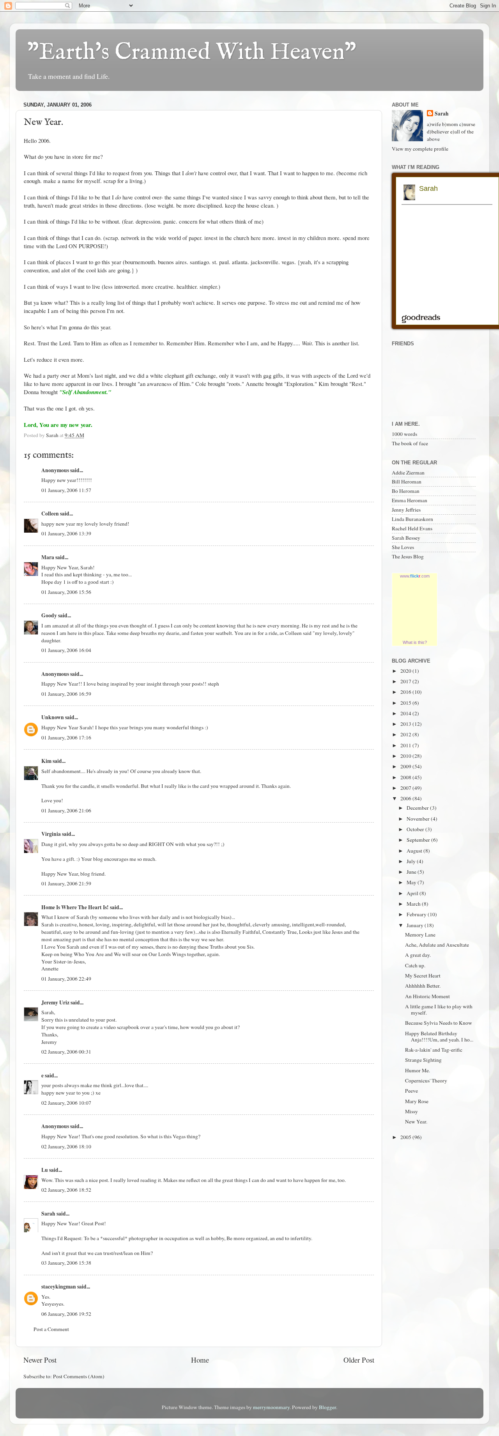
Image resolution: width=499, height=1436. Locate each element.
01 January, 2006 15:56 (66, 591)
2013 (406, 723)
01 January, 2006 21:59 (66, 883)
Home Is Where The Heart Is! (75, 907)
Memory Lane (420, 934)
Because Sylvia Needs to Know (438, 1022)
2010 (406, 755)
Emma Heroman (409, 500)
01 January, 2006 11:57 (66, 490)
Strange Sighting (423, 1059)
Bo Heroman (405, 490)
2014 (406, 713)
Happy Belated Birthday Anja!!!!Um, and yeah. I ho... (439, 1036)
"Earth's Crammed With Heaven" (191, 53)
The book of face (410, 443)
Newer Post (40, 1360)
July (412, 861)
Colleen (50, 513)
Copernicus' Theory (426, 1080)
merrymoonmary (271, 1407)
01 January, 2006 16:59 (66, 693)
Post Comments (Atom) (78, 1376)
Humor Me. (417, 1070)
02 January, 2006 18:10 (66, 1146)
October (416, 829)
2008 (406, 777)
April (413, 893)
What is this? (415, 642)
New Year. (416, 1121)
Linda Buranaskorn (412, 519)
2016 (406, 691)
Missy (411, 1111)
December (418, 807)
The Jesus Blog (408, 556)
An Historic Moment (427, 996)
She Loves (403, 547)
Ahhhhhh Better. (423, 985)
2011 (406, 745)
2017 (406, 681)
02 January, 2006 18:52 (66, 1189)
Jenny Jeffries (406, 509)
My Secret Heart (423, 975)
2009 (406, 766)
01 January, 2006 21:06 (66, 810)
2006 (406, 798)
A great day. (418, 954)
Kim (46, 761)
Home (200, 1360)
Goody (49, 615)
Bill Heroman (406, 481)
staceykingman (58, 1286)
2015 (406, 702)
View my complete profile (420, 148)
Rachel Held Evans (412, 528)
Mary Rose (416, 1101)
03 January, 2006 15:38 (66, 1262)
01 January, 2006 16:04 (66, 650)
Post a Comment (51, 1329)
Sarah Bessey (406, 537)
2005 (406, 1137)
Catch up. (415, 965)
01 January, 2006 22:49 (66, 978)
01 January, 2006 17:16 (66, 737)
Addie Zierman (408, 472)
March (414, 903)
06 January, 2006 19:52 (66, 1313)
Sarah (48, 1213)
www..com (415, 576)
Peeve (411, 1090)
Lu (44, 1170)
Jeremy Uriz (55, 1002)
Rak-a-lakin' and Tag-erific (433, 1049)
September (419, 839)
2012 (406, 734)
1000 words (404, 433)
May (412, 882)
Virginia (51, 834)
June (412, 871)
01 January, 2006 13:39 (66, 533)
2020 (406, 670)
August (415, 850)
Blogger (327, 1407)
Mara (47, 557)
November (419, 818)
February (417, 914)
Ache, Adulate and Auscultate (437, 944)
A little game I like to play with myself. (438, 1009)
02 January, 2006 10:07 (66, 1102)
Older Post (358, 1360)
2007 (406, 787)
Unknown (52, 717)
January (416, 925)
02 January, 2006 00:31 (66, 1051)
